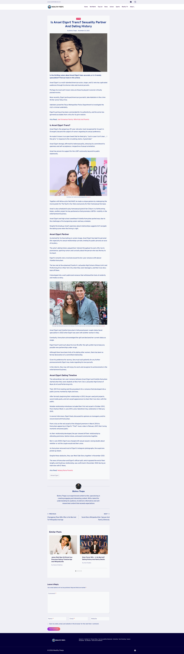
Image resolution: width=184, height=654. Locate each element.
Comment (52, 594)
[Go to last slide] (51, 553)
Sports (118, 7)
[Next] (105, 553)
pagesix (88, 197)
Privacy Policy (94, 639)
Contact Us (87, 639)
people (103, 326)
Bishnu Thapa (73, 31)
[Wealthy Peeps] (55, 7)
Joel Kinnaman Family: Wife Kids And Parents (73, 120)
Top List (100, 7)
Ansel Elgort (54, 475)
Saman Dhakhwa (57, 565)
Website (94, 619)
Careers (128, 639)
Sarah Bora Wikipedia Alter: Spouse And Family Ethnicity (96, 517)
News (106, 7)
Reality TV (125, 7)
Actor (78, 19)
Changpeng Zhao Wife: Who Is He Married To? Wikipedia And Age (61, 517)
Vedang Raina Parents (65, 470)
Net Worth (93, 7)
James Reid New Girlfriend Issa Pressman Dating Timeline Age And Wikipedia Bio (61, 559)
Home (86, 7)
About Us (81, 639)
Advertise (115, 639)
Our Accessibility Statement (105, 639)
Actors (112, 7)
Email (72, 619)
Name (51, 619)
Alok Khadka (87, 563)
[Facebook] (130, 2)
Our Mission (88, 640)
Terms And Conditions (96, 640)
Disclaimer (81, 640)
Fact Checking (122, 639)
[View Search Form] (135, 2)
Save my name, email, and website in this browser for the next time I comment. (74, 624)
